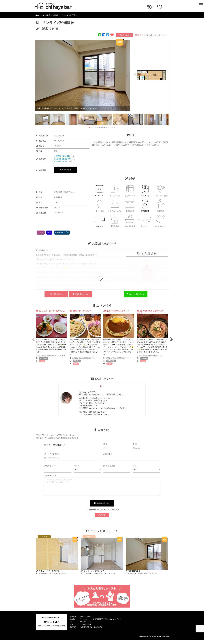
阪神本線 (57, 161)
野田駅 (65, 161)
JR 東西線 (57, 156)
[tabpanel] (51, 335)
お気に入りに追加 (124, 35)
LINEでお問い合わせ (136, 294)
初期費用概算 (66, 170)
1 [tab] (98, 367)
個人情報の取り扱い (102, 503)
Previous (33, 337)
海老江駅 (66, 156)
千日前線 (57, 159)
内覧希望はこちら (81, 294)
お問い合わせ (57, 294)
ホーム (39, 15)
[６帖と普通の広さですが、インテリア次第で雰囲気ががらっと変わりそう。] (82, 75)
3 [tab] (105, 367)
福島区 (55, 15)
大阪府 (47, 15)
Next (171, 337)
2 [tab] (102, 367)
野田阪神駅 (67, 159)
